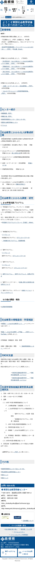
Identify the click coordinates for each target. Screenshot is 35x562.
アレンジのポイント (7, 293)
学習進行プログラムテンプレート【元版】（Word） (18, 222)
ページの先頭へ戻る (18, 525)
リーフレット (6, 235)
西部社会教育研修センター (10, 122)
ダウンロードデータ (23, 238)
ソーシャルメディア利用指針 (19, 535)
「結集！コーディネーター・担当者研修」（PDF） (17, 86)
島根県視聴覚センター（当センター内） (14, 119)
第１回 (14, 153)
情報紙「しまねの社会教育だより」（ (13, 324)
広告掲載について (28, 521)
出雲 (20, 184)
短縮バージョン (26, 290)
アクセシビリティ (19, 532)
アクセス (4, 125)
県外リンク (5, 478)
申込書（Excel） (18, 49)
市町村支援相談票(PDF (20, 373)
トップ (2, 17)
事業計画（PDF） (7, 116)
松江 (23, 184)
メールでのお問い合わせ (27, 552)
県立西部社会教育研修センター (11, 472)
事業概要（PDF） (7, 113)
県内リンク (5, 475)
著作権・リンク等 (26, 529)
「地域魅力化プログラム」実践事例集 (13, 241)
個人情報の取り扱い (11, 529)
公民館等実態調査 (7, 307)
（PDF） (16, 452)
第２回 (18, 153)
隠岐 (17, 184)
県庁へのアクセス (10, 552)
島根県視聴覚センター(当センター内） (13, 469)
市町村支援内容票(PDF (20, 378)
